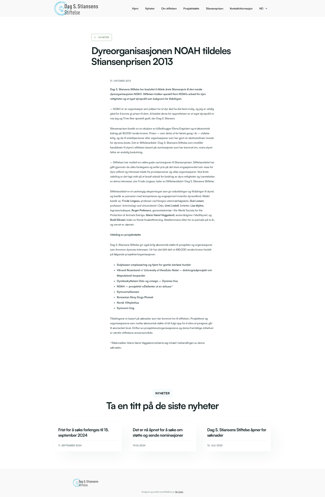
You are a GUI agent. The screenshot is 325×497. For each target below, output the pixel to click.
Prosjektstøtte (191, 8)
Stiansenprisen (214, 8)
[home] (76, 8)
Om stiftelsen (169, 8)
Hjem (135, 8)
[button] (265, 8)
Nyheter (150, 8)
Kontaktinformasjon (241, 8)
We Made (179, 492)
